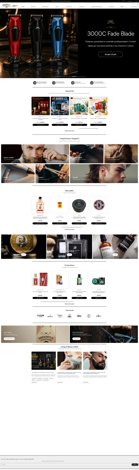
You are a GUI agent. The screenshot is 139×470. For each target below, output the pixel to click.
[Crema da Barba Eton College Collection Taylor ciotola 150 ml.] (79, 205)
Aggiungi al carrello (40, 124)
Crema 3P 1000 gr (59, 217)
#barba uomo (34, 378)
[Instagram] (124, 1)
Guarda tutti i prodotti (69, 130)
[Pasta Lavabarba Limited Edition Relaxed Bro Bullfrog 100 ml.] (99, 279)
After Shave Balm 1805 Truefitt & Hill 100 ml (40, 292)
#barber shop (40, 378)
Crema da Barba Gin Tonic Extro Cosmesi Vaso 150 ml (98, 217)
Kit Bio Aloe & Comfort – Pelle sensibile (79, 118)
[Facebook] (122, 1)
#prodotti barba (39, 380)
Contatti (136, 1)
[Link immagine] (35, 153)
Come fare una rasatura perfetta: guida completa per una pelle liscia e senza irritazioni (69, 373)
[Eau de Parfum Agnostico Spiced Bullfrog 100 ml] (79, 279)
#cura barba (46, 378)
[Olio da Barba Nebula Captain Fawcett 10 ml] (59, 279)
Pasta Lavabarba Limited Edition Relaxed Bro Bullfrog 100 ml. (98, 292)
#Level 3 (33, 380)
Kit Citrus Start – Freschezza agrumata (98, 118)
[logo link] (40, 316)
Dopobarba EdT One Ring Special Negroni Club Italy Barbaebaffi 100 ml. (40, 218)
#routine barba (45, 380)
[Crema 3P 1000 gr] (59, 205)
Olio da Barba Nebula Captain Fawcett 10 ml (60, 292)
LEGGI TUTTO (34, 382)
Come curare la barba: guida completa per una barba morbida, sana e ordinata (94, 373)
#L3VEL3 (51, 378)
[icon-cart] (137, 4)
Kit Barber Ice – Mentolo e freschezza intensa (60, 119)
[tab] (56, 76)
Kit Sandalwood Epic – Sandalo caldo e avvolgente (41, 119)
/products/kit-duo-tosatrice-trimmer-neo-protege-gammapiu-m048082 (14, 9)
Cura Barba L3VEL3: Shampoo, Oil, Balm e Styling (42, 372)
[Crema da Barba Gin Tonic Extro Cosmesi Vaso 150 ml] (99, 205)
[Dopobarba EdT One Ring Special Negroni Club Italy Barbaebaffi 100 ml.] (40, 205)
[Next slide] (120, 1)
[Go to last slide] (2, 1)
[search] (132, 4)
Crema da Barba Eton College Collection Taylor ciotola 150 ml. (79, 217)
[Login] (135, 4)
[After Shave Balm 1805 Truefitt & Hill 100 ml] (40, 279)
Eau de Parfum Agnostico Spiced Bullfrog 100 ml (79, 292)
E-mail (3, 464)
